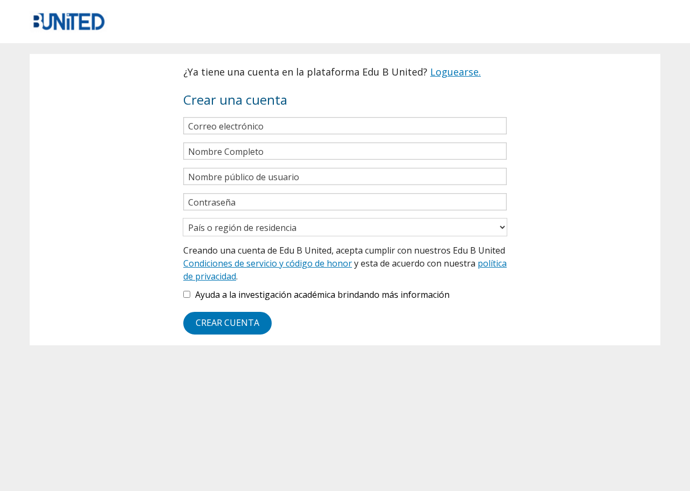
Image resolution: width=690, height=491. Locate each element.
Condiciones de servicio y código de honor (267, 263)
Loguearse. (455, 71)
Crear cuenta (227, 323)
